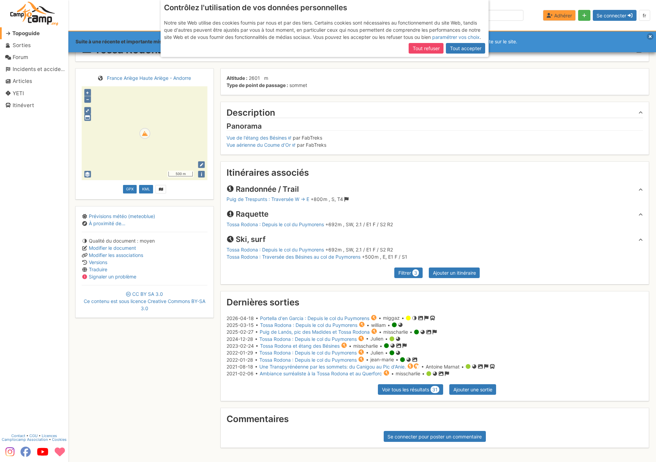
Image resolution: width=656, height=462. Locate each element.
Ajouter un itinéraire (454, 273)
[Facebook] (25, 454)
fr (644, 15)
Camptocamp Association (25, 439)
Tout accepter (465, 48)
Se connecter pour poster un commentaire (434, 436)
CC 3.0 (144, 301)
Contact (18, 435)
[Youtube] (43, 454)
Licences (49, 435)
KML (146, 189)
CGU (33, 435)
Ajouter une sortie (472, 389)
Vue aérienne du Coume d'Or (259, 145)
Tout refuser (426, 48)
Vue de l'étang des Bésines (257, 138)
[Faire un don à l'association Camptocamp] (60, 454)
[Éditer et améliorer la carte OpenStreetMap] (201, 164)
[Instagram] (8, 454)
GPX (130, 189)
